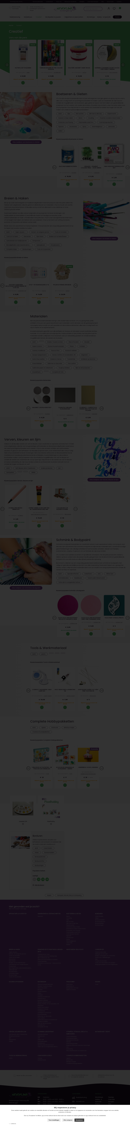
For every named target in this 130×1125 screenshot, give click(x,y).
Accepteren (79, 1120)
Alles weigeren (67, 1120)
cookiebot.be (13, 1123)
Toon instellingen (54, 1120)
